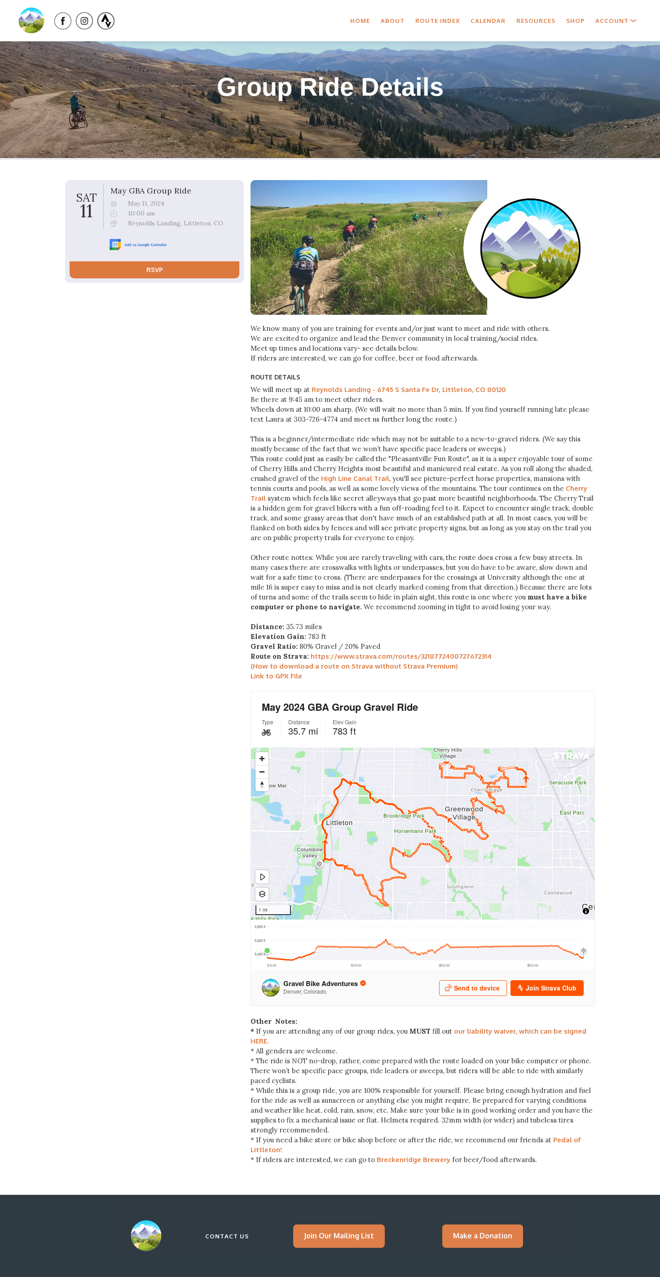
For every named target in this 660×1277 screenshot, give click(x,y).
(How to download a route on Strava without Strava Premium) (354, 666)
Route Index (437, 20)
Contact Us (227, 1236)
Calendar (488, 20)
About (393, 20)
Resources (535, 20)
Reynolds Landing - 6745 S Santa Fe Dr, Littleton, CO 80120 (409, 389)
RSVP (154, 270)
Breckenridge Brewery (414, 1159)
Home (360, 20)
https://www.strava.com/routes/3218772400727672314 (401, 656)
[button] (616, 20)
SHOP (575, 20)
